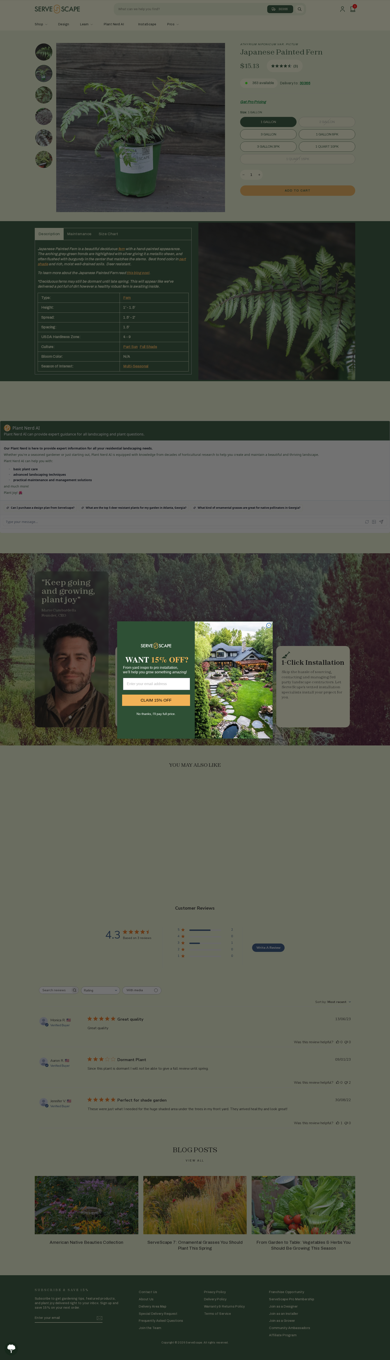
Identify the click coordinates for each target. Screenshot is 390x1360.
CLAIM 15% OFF (156, 700)
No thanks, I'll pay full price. (156, 714)
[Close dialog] (269, 625)
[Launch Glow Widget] (11, 1348)
